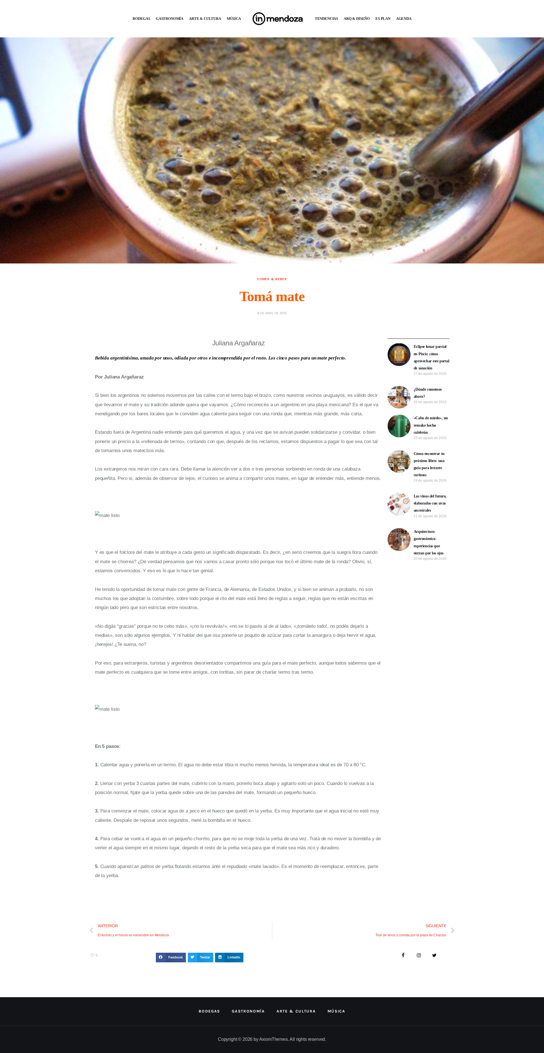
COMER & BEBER (272, 279)
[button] (171, 957)
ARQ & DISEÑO (357, 18)
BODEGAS (141, 18)
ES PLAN (382, 18)
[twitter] (434, 955)
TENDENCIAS (326, 18)
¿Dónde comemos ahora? (428, 393)
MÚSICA (234, 18)
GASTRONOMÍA (169, 18)
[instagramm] (418, 955)
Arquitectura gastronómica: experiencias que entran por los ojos (428, 542)
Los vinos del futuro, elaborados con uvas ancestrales (430, 503)
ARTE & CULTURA (205, 18)
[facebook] (403, 955)
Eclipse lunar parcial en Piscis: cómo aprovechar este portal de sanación (431, 357)
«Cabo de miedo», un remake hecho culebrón (431, 425)
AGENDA (403, 18)
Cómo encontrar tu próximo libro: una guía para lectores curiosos (429, 464)
